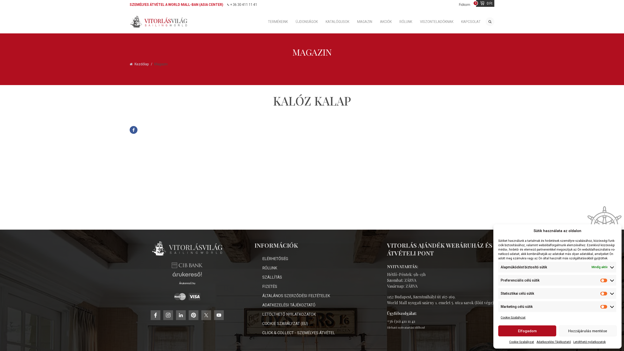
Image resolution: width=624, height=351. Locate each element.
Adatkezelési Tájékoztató (553, 342)
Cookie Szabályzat (513, 317)
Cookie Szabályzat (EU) (285, 323)
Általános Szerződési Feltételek (296, 295)
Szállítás (272, 277)
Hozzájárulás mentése (587, 331)
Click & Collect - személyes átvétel (298, 333)
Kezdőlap (142, 64)
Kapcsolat (471, 22)
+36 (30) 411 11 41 (401, 321)
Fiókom (464, 5)
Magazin (364, 22)
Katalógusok (337, 22)
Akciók (386, 22)
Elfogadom (527, 331)
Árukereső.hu (187, 283)
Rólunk (406, 22)
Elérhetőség (275, 258)
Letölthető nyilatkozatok (589, 342)
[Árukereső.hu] (187, 276)
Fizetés (269, 286)
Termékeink (278, 22)
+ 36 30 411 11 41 (243, 5)
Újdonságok (307, 22)
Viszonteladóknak (436, 22)
